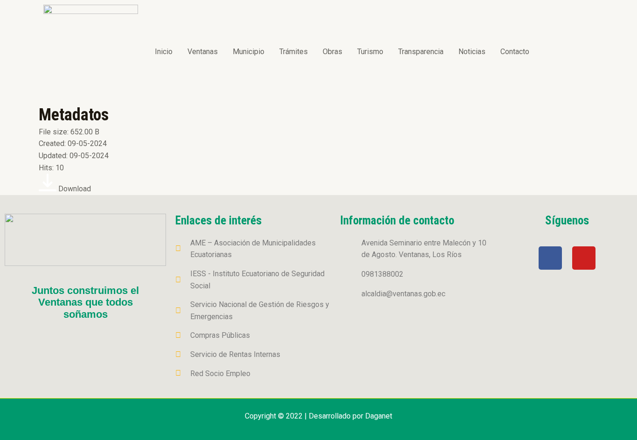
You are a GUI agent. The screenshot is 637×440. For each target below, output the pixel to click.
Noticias (471, 51)
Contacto (514, 51)
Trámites (293, 51)
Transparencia (420, 51)
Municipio (248, 51)
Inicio (164, 51)
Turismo (370, 51)
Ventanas (202, 51)
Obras (332, 51)
